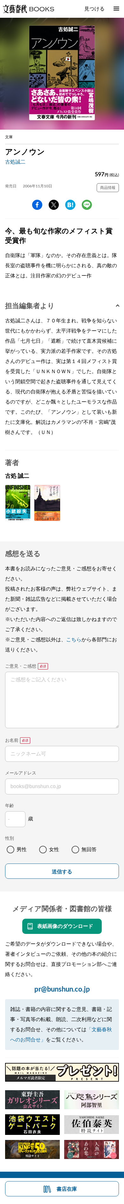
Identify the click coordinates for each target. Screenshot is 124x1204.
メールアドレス (20, 773)
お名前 (11, 740)
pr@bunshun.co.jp (62, 989)
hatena (70, 205)
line (87, 205)
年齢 (9, 806)
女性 (54, 849)
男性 (22, 849)
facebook (37, 205)
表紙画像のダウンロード (65, 926)
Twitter (54, 205)
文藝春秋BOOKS (28, 9)
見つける (94, 8)
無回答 (89, 849)
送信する (62, 871)
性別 (9, 838)
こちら (73, 639)
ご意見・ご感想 (20, 666)
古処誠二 (15, 162)
